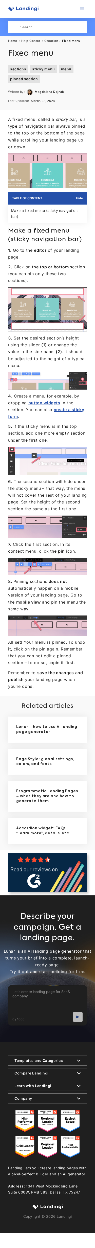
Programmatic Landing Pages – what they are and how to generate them (47, 796)
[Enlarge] (80, 159)
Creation (51, 40)
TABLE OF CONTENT (27, 198)
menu (66, 69)
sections (18, 69)
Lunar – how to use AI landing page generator (46, 729)
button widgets (44, 402)
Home (12, 40)
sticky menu (43, 69)
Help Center (30, 40)
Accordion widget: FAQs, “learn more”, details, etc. (43, 831)
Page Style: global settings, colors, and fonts (45, 761)
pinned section (24, 79)
